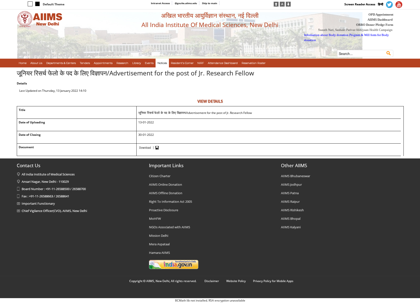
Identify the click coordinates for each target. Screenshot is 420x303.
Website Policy (236, 281)
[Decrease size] (288, 3)
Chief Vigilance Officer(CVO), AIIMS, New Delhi (54, 211)
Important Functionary (38, 203)
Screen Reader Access (359, 4)
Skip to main (209, 3)
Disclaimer (211, 281)
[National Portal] (173, 264)
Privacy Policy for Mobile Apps (273, 281)
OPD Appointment (380, 14)
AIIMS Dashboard (380, 19)
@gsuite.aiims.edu (186, 3)
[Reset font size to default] (282, 3)
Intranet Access (160, 3)
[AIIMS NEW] (40, 19)
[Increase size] (276, 3)
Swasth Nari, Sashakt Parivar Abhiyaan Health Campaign (355, 30)
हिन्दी (380, 4)
